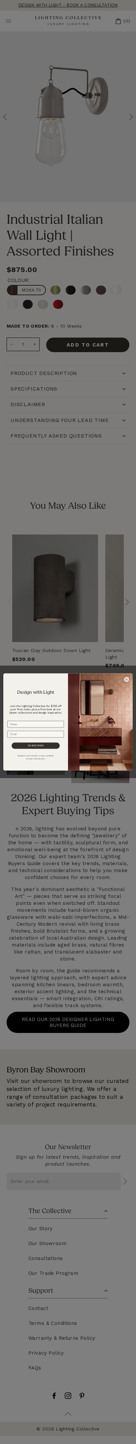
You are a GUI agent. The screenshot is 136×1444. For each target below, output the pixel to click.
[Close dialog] (126, 679)
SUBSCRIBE (36, 745)
